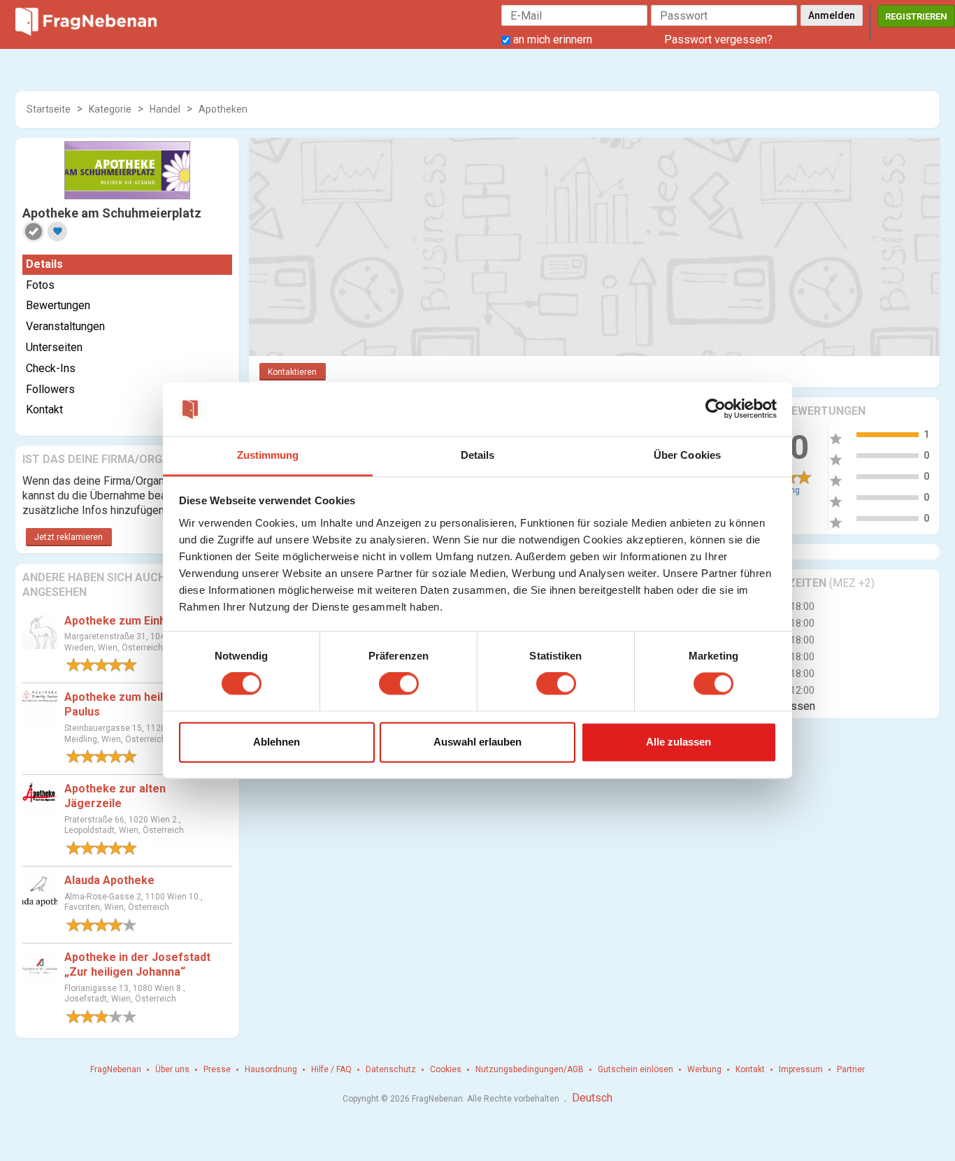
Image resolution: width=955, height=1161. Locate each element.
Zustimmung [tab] (268, 455)
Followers (50, 389)
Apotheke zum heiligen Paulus (125, 704)
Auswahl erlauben (477, 742)
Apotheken (223, 109)
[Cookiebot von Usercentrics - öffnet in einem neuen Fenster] (715, 409)
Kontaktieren (292, 372)
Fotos (40, 285)
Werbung (704, 1069)
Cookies (445, 1069)
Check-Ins (51, 368)
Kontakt (44, 409)
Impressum (801, 1069)
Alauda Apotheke (109, 880)
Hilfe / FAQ (331, 1069)
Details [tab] (478, 455)
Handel (165, 109)
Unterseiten (54, 347)
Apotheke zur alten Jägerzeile (115, 796)
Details (44, 264)
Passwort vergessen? (718, 39)
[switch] (399, 684)
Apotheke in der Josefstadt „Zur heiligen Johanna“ (137, 964)
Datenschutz (391, 1069)
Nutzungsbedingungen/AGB (529, 1069)
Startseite (49, 109)
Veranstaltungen (65, 326)
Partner (851, 1069)
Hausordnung (271, 1069)
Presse (217, 1069)
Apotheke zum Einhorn (124, 620)
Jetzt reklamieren (68, 537)
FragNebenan (115, 1069)
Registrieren (916, 16)
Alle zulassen (678, 742)
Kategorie (110, 109)
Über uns (172, 1069)
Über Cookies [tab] (687, 455)
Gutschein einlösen (635, 1069)
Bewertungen (58, 305)
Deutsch (592, 1097)
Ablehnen (276, 742)
